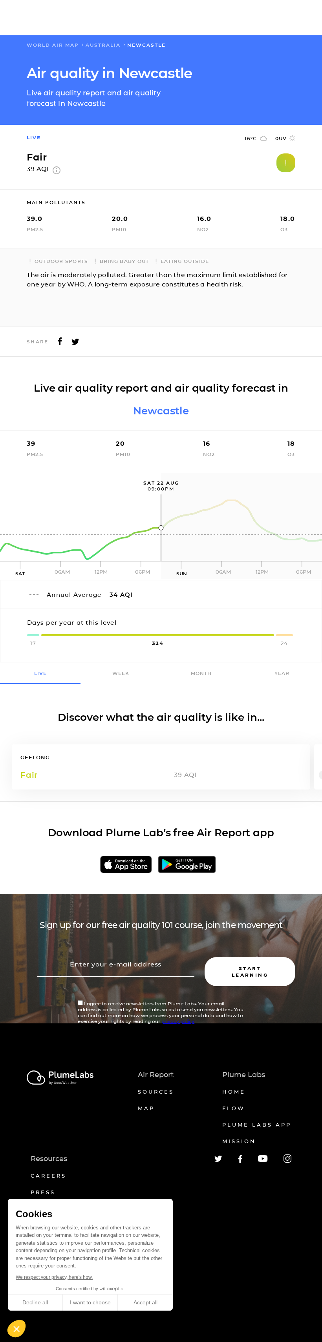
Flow (233, 1108)
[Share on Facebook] (60, 343)
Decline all (35, 1302)
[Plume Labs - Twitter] (218, 1160)
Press (43, 1192)
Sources (156, 1092)
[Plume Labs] (60, 1078)
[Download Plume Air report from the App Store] (126, 865)
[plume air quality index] (56, 172)
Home (233, 1092)
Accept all (145, 1302)
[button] (16, 1328)
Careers (48, 1175)
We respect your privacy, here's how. (54, 1277)
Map (146, 1108)
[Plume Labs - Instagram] (287, 1161)
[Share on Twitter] (75, 343)
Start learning (250, 971)
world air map (53, 45)
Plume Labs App (256, 1124)
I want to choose (90, 1302)
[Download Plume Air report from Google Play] (187, 865)
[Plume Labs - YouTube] (263, 1160)
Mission (239, 1141)
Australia (103, 45)
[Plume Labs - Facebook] (240, 1161)
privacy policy (177, 1021)
